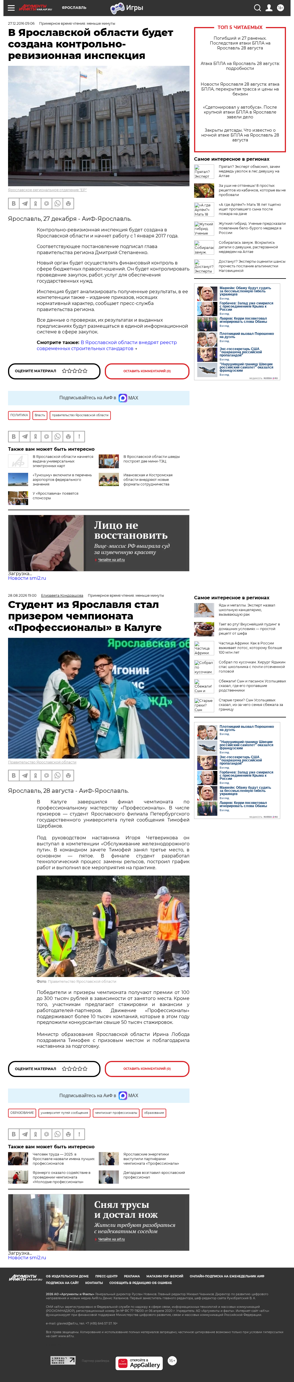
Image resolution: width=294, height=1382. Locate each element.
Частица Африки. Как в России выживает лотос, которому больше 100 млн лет (250, 647)
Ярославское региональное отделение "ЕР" (47, 190)
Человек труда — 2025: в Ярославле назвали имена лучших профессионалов (63, 1159)
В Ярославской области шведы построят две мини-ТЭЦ (151, 458)
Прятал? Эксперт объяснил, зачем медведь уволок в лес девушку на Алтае (249, 171)
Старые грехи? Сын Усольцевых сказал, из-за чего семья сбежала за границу (251, 704)
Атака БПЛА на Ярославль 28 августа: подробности (240, 66)
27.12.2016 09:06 (21, 23)
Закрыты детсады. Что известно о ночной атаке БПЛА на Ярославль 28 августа (240, 135)
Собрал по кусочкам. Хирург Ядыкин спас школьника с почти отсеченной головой (252, 666)
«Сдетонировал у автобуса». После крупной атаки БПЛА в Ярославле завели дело (240, 112)
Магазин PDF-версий (164, 1276)
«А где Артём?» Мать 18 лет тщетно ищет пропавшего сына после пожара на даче (250, 209)
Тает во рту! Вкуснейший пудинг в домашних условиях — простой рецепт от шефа (249, 629)
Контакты (94, 1283)
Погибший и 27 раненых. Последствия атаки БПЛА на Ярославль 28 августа (240, 43)
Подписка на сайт (62, 1283)
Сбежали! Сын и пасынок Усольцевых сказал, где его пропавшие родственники (252, 685)
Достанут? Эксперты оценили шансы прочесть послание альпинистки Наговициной (252, 266)
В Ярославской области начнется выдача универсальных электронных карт (63, 461)
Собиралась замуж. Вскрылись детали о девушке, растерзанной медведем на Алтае (248, 247)
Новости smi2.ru (27, 578)
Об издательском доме (67, 1276)
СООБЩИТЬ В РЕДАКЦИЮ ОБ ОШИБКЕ (140, 1283)
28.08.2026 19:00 (22, 595)
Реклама (132, 1276)
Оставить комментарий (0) (147, 371)
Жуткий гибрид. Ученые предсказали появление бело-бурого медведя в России (252, 228)
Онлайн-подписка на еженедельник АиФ (227, 1276)
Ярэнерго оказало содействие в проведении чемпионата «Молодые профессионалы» (61, 1177)
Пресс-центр (106, 1276)
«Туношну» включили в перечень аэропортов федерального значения (62, 479)
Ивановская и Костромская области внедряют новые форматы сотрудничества (148, 479)
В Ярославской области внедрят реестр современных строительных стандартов (107, 345)
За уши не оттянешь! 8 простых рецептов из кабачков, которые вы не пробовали (252, 190)
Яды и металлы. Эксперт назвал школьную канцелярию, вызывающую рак (247, 610)
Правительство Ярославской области (42, 762)
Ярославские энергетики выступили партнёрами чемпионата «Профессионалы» (151, 1159)
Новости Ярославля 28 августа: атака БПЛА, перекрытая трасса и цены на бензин (240, 89)
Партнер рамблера (95, 1360)
